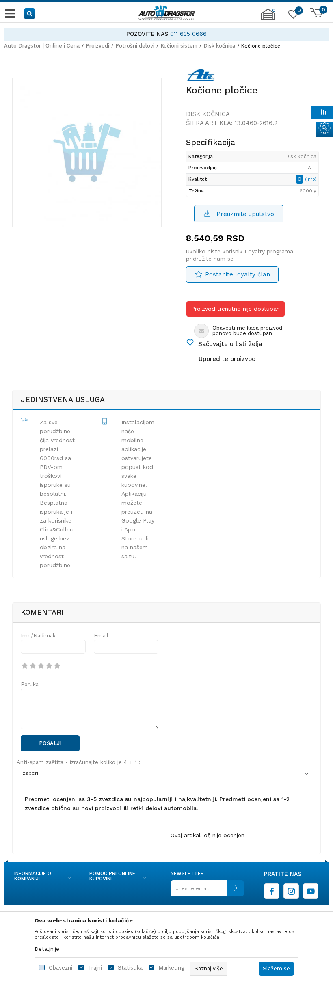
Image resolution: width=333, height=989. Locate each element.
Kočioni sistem (178, 46)
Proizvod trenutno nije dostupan (235, 308)
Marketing (171, 968)
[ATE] (200, 76)
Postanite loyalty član (237, 274)
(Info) (310, 179)
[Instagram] (291, 891)
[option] (166, 33)
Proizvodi (97, 46)
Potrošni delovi (134, 46)
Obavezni (60, 968)
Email (101, 636)
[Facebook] (271, 891)
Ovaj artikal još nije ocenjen (207, 835)
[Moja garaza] (268, 18)
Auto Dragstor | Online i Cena (42, 46)
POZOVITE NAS (147, 33)
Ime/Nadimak (38, 636)
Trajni (95, 968)
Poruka (30, 684)
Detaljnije (47, 949)
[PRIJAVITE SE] (207, 891)
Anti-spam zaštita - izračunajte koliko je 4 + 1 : (79, 762)
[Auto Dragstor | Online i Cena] (166, 13)
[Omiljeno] (292, 16)
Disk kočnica (219, 46)
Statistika (130, 968)
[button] (29, 13)
